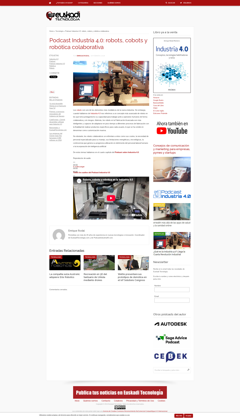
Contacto (106, 401)
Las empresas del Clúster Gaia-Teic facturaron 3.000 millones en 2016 (55, 137)
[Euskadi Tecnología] (63, 20)
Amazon (156, 98)
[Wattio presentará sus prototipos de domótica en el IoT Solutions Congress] (133, 270)
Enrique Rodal (83, 56)
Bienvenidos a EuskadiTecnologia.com (58, 129)
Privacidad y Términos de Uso (140, 401)
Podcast (52, 61)
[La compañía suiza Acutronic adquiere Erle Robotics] (64, 270)
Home (51, 31)
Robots (51, 68)
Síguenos (187, 3)
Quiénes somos (114, 3)
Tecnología (59, 31)
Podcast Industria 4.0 (57, 64)
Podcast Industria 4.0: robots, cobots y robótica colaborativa (98, 43)
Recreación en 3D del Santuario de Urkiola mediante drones (95, 277)
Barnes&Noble (158, 103)
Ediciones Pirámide (160, 113)
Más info (179, 416)
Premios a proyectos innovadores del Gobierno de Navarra (56, 114)
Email (156, 296)
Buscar (171, 3)
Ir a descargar (78, 166)
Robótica (52, 66)
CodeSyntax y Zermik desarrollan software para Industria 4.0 (57, 122)
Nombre (157, 286)
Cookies (161, 401)
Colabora (118, 401)
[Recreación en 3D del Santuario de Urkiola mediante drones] (99, 270)
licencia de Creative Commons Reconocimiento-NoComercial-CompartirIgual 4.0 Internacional (135, 411)
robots (79, 110)
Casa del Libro (158, 105)
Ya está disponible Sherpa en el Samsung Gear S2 (57, 106)
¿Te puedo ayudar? (64, 3)
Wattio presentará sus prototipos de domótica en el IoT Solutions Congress (132, 277)
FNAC (155, 108)
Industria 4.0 (53, 59)
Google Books (158, 100)
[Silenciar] (74, 175)
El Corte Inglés (158, 111)
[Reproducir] (74, 162)
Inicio (77, 401)
